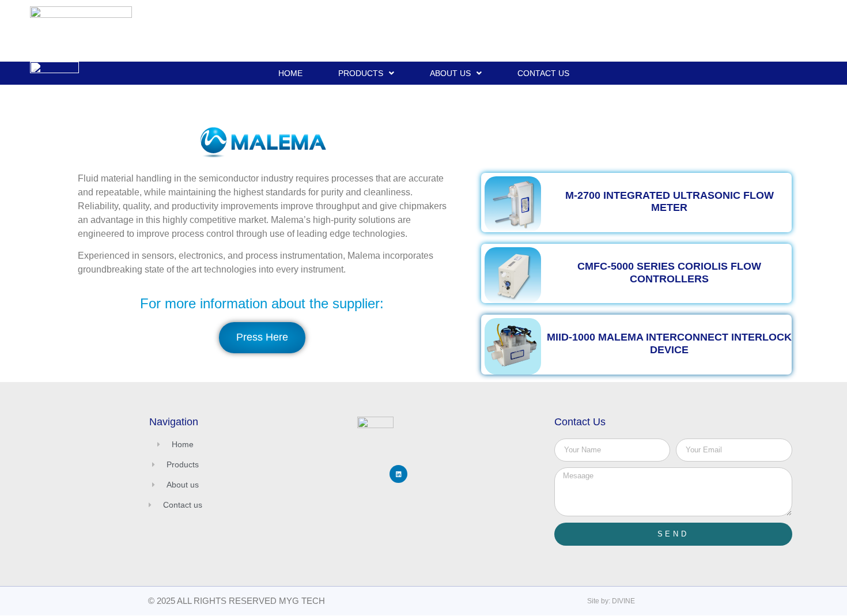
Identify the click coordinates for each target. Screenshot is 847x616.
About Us (450, 73)
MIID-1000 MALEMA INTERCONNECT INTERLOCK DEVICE (669, 343)
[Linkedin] (398, 474)
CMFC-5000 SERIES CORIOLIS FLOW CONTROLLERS (669, 272)
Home (290, 73)
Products (360, 73)
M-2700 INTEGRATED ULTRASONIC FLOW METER (669, 202)
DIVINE (623, 601)
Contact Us (543, 73)
